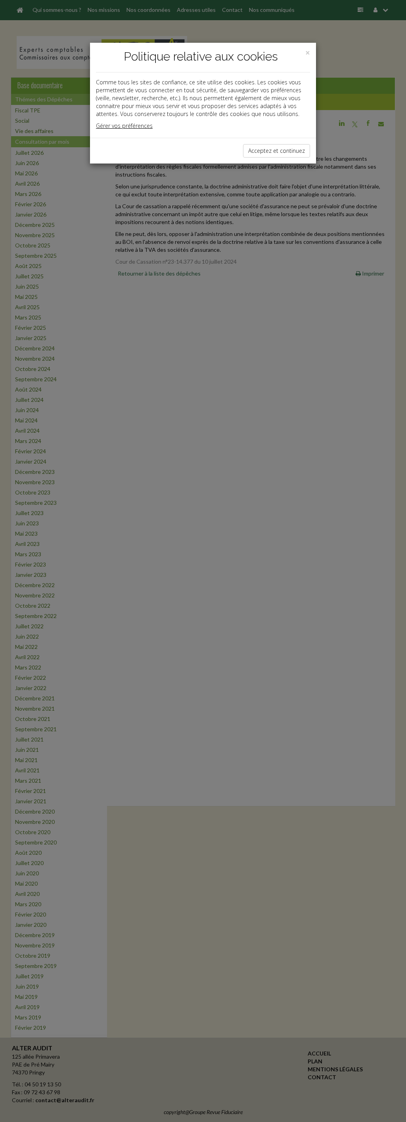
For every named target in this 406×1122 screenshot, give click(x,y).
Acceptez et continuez (276, 150)
